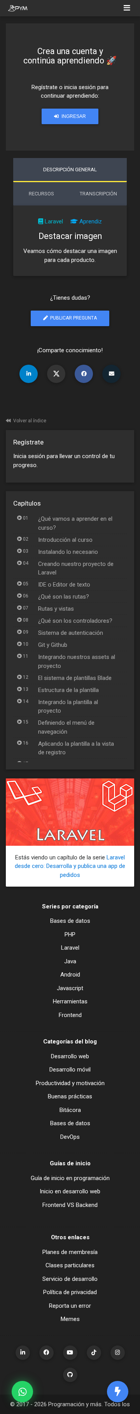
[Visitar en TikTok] (94, 1352)
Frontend (70, 1015)
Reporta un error (70, 1305)
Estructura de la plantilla (68, 690)
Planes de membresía (70, 1252)
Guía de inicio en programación (70, 1178)
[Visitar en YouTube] (70, 1352)
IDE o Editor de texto (64, 584)
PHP (70, 934)
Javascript (70, 988)
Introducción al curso (65, 539)
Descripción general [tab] (70, 169)
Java (70, 961)
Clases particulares (70, 1265)
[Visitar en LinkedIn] (23, 1352)
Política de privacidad (70, 1292)
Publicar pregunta (73, 318)
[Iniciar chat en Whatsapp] (22, 1391)
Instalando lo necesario (68, 551)
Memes (70, 1319)
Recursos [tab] (41, 194)
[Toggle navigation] (127, 8)
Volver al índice (29, 420)
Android (70, 974)
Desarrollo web (70, 1056)
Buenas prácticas (70, 1096)
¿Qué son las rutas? (63, 596)
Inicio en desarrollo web (70, 1191)
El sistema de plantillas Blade (75, 678)
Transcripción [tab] (98, 194)
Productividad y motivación (70, 1083)
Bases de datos (70, 920)
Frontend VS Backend (70, 1204)
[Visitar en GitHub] (70, 1375)
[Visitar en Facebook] (46, 1352)
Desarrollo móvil (70, 1069)
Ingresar (73, 116)
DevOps (70, 1136)
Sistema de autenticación (70, 632)
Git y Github (52, 644)
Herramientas (70, 1001)
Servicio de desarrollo (70, 1278)
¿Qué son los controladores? (75, 620)
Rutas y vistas (56, 608)
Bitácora (70, 1110)
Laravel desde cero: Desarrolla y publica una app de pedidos (70, 866)
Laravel (54, 221)
